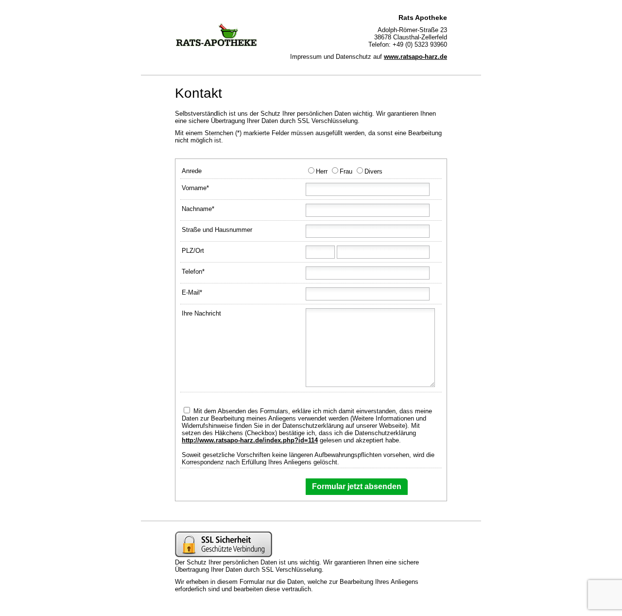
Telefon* (193, 271)
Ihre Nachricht (201, 313)
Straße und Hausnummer (217, 229)
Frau (346, 171)
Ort (199, 250)
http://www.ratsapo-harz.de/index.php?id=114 (250, 440)
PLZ (187, 250)
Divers (373, 171)
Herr (322, 171)
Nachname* (198, 208)
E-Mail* (192, 292)
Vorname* (195, 188)
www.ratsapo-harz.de (415, 56)
